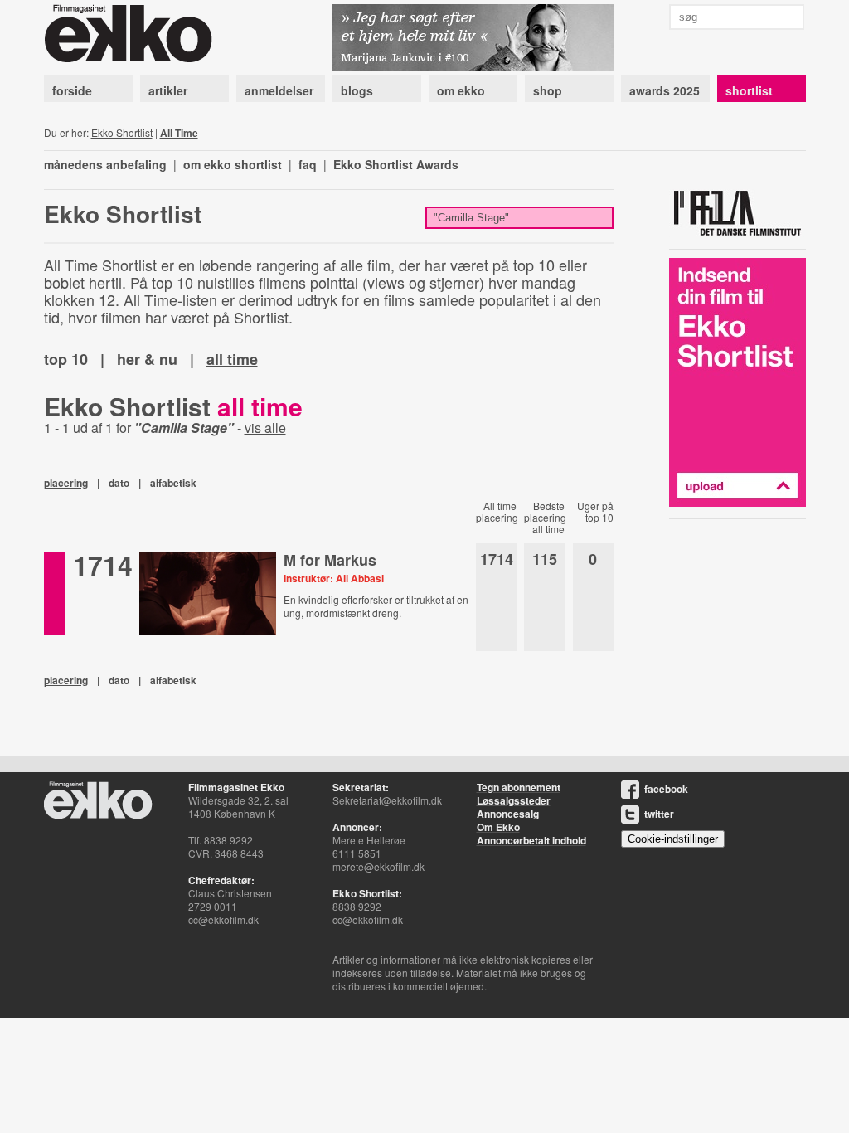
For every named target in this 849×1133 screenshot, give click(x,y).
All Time (179, 132)
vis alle (265, 427)
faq (307, 164)
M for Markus (330, 560)
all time (232, 359)
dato (119, 482)
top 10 (66, 359)
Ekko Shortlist (122, 132)
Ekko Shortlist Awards (395, 164)
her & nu (147, 359)
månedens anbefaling (105, 164)
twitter (659, 813)
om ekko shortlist (232, 164)
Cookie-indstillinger (673, 839)
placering (66, 482)
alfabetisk (173, 482)
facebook (666, 788)
